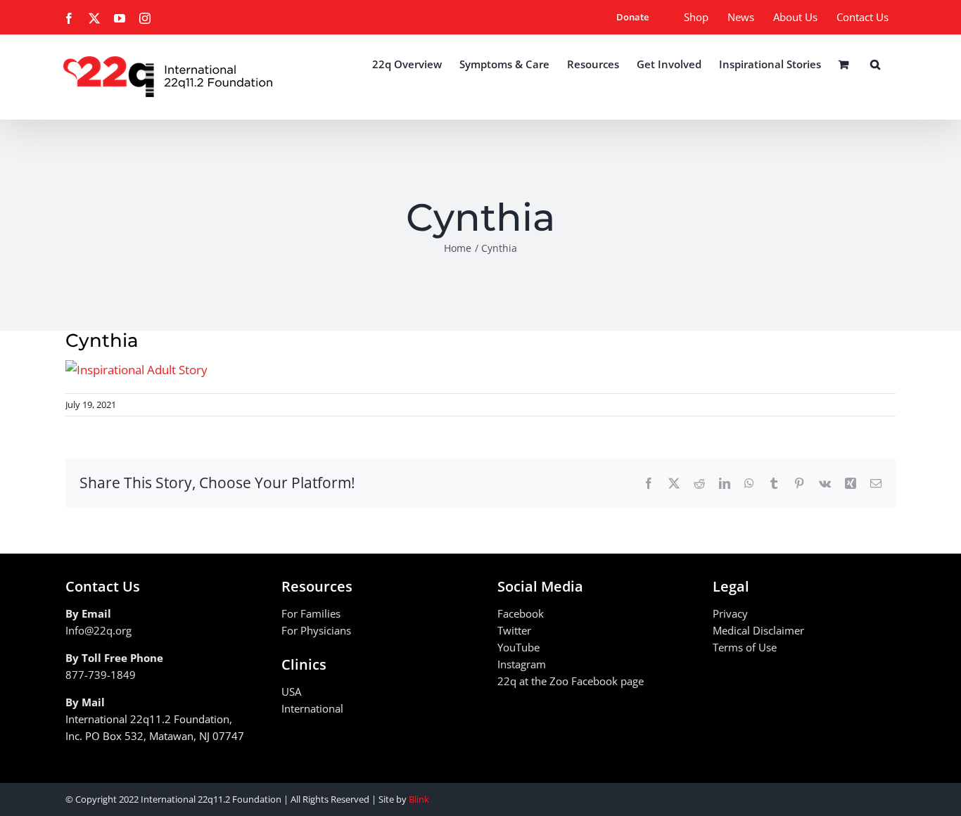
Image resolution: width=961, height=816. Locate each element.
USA (291, 691)
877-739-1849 (100, 675)
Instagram (521, 664)
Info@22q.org (98, 630)
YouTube (518, 647)
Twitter (514, 630)
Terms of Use (745, 647)
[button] (875, 64)
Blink (419, 799)
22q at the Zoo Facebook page (570, 681)
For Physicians (316, 630)
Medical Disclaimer (758, 630)
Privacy (730, 613)
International (312, 708)
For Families (311, 613)
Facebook (520, 613)
